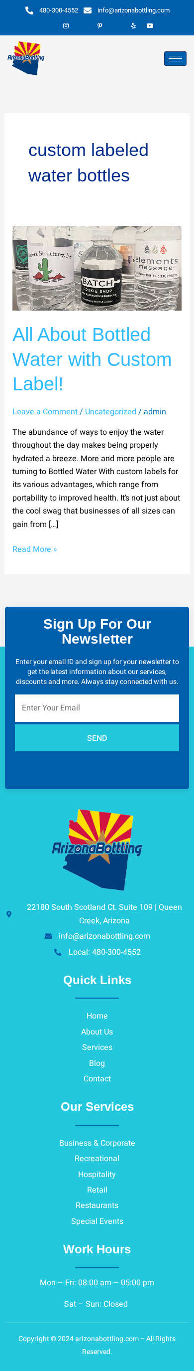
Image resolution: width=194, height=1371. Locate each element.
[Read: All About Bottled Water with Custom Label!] (97, 268)
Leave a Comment (45, 412)
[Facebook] (48, 25)
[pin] (99, 25)
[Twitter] (116, 25)
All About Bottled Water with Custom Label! (92, 359)
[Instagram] (65, 25)
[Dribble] (133, 25)
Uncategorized (110, 412)
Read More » (34, 549)
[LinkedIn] (82, 25)
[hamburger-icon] (175, 58)
